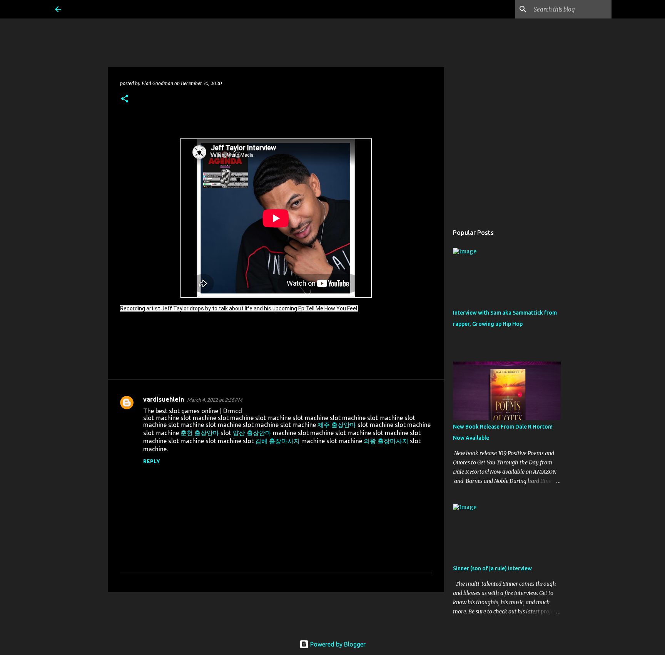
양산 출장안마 (252, 432)
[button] (124, 99)
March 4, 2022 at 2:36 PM (214, 399)
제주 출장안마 (336, 424)
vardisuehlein (163, 399)
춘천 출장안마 (199, 432)
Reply (151, 461)
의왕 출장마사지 (386, 440)
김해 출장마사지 (277, 440)
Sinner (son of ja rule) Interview (492, 568)
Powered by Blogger (337, 644)
